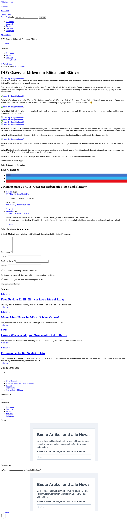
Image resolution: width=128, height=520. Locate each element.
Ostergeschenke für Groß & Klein (23, 353)
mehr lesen (6, 307)
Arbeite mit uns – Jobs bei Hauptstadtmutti (23, 383)
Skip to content (7, 2)
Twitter (9, 26)
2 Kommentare (19, 66)
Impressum (10, 388)
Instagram (10, 31)
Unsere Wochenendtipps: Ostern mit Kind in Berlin (34, 335)
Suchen (42, 17)
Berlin (4, 329)
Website (4, 266)
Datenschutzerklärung (14, 390)
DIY (2, 64)
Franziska (10, 211)
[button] (8, 175)
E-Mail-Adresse (8, 261)
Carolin (9, 192)
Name (4, 256)
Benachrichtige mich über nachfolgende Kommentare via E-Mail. (30, 275)
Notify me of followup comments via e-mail (21, 270)
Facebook (10, 22)
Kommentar (6, 252)
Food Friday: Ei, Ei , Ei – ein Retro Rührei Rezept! (33, 299)
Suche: (12, 17)
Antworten (10, 209)
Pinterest (9, 24)
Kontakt (9, 385)
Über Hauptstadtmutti (14, 381)
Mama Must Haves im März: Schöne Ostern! (30, 317)
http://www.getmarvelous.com (18, 205)
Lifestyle (8, 64)
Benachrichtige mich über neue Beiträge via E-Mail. (24, 279)
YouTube (9, 28)
